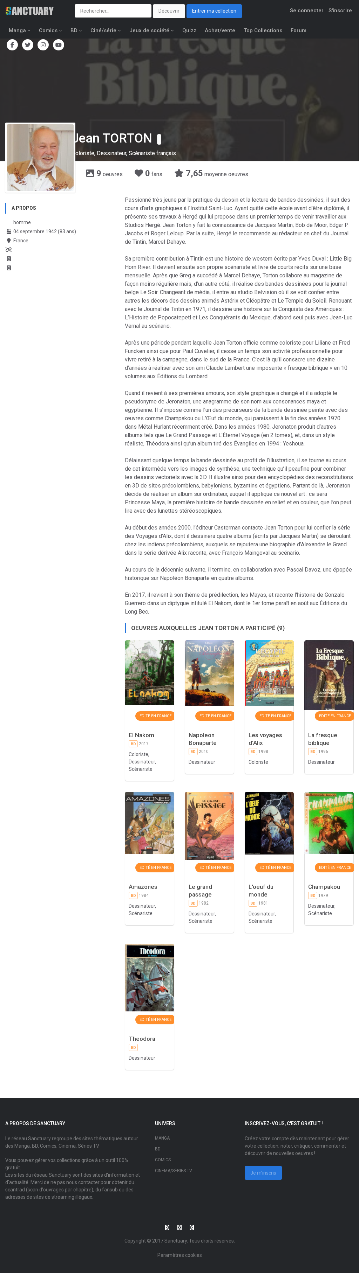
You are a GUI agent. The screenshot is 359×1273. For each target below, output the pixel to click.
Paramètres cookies (179, 1255)
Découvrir (169, 11)
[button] (159, 139)
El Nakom (141, 735)
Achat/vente (220, 30)
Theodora (142, 1038)
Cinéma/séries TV (173, 1170)
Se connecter (307, 10)
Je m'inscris (263, 1173)
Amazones (143, 886)
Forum (298, 30)
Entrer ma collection (214, 11)
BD (73, 30)
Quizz (189, 30)
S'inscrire (340, 10)
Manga (17, 30)
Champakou (324, 886)
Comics (48, 30)
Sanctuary (175, 1241)
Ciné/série (103, 30)
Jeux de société (149, 30)
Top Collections (263, 30)
